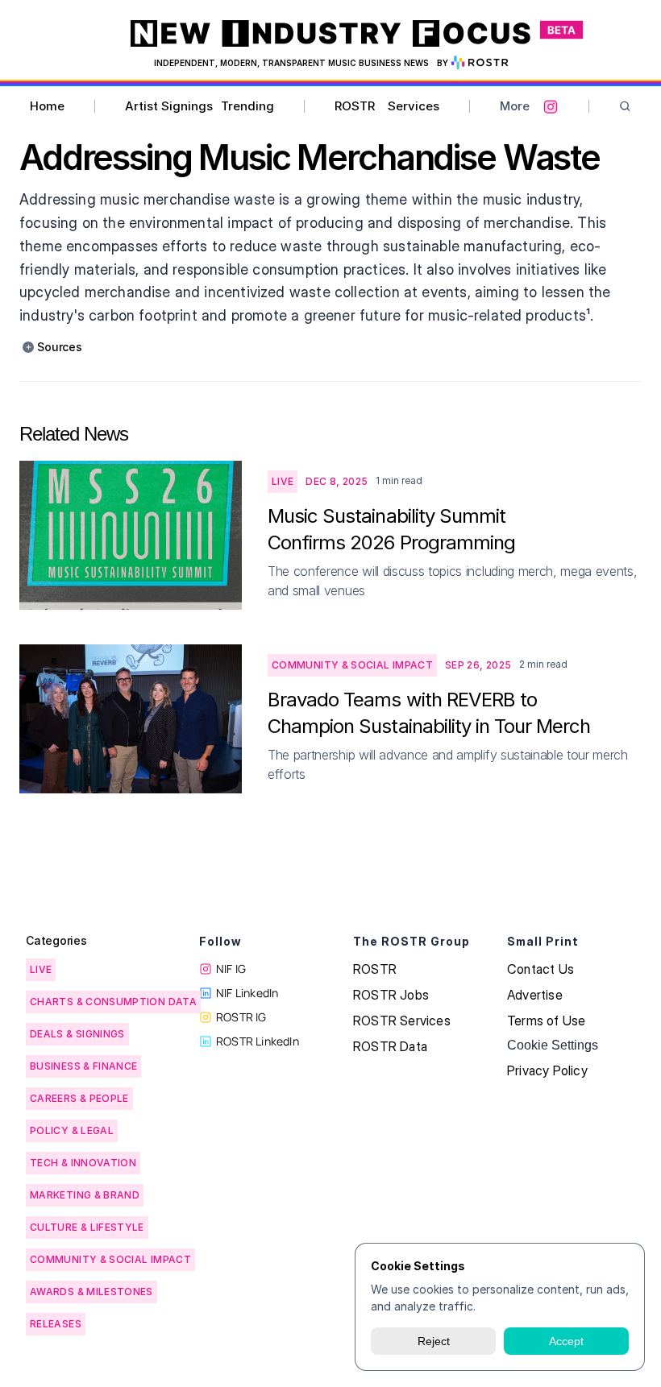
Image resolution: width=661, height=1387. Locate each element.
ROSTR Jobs (391, 995)
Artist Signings (169, 106)
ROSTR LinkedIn (257, 1041)
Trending (247, 106)
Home (47, 106)
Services (413, 106)
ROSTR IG (241, 1017)
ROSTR (355, 106)
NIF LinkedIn (247, 992)
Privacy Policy (547, 1070)
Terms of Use (546, 1020)
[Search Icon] (625, 107)
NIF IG (231, 968)
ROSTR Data (390, 1046)
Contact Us (540, 969)
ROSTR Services (402, 1020)
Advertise (535, 995)
